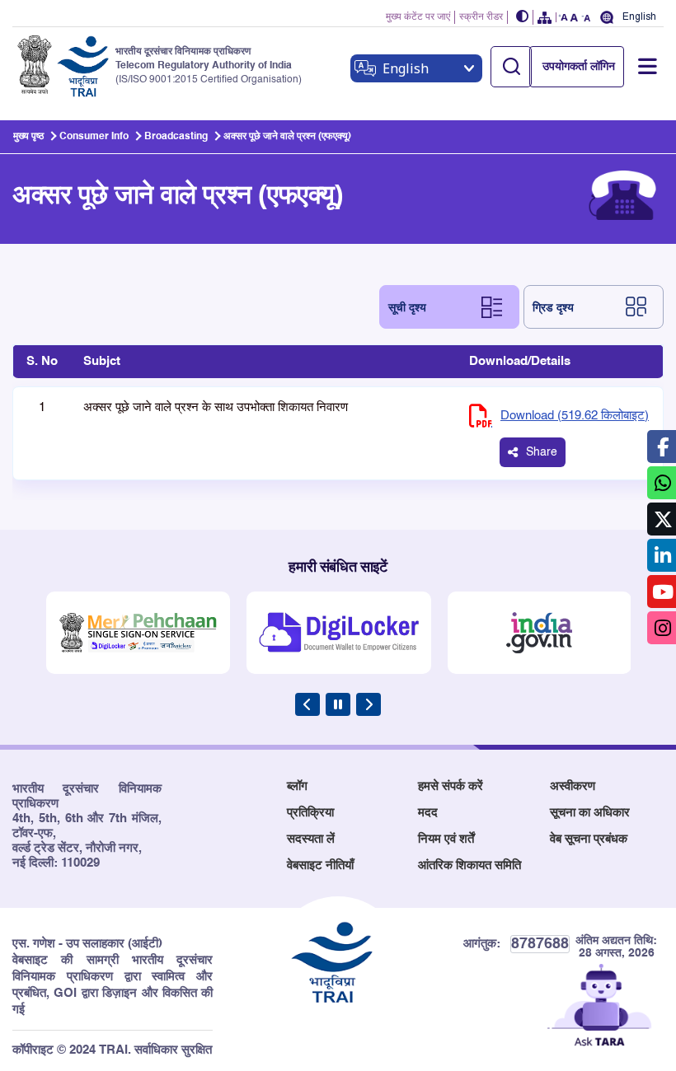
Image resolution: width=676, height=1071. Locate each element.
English (639, 16)
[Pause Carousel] (338, 704)
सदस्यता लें (311, 839)
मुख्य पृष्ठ (28, 137)
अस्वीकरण (572, 786)
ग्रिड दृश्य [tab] (553, 307)
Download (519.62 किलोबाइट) (574, 415)
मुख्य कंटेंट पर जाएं (418, 17)
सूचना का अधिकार (590, 813)
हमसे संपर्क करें (450, 786)
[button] (522, 18)
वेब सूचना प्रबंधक (588, 839)
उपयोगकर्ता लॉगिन (578, 66)
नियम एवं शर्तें (446, 839)
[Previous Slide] (307, 704)
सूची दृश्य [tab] (407, 307)
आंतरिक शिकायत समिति (469, 865)
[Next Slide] (368, 704)
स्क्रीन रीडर (481, 17)
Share (541, 452)
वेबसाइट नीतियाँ (320, 865)
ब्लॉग (297, 786)
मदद (428, 813)
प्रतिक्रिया (310, 813)
